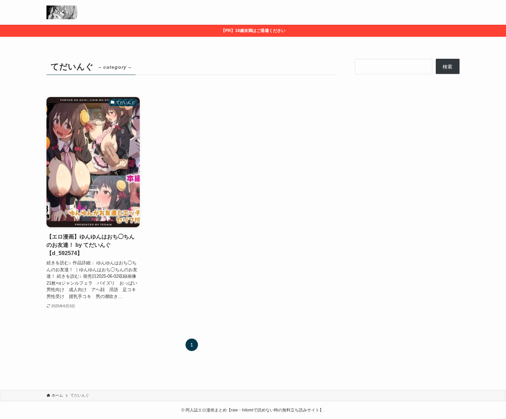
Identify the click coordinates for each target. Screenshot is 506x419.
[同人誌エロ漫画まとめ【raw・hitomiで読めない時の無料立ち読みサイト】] (62, 12)
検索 (447, 66)
